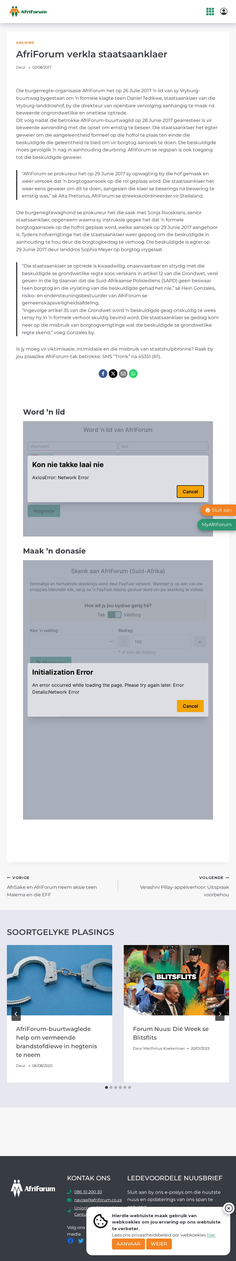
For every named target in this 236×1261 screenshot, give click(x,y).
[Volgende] (219, 1014)
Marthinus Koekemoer (164, 1048)
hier (211, 1235)
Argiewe (25, 43)
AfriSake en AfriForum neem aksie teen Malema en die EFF (52, 886)
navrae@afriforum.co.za (98, 1199)
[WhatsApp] (133, 373)
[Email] (123, 373)
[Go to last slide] (16, 1014)
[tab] (106, 1087)
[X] (113, 373)
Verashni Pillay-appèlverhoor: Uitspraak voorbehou (184, 886)
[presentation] (59, 980)
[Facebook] (103, 373)
